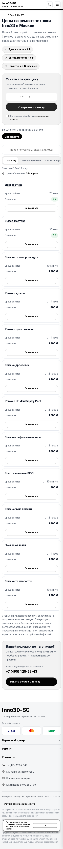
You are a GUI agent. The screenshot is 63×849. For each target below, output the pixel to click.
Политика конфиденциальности (18, 804)
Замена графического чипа (23, 437)
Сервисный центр (13, 740)
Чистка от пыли (15, 545)
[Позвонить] (49, 4)
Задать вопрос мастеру (25, 681)
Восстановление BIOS (19, 473)
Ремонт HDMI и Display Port (23, 401)
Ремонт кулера (15, 293)
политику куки (23, 824)
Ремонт (7, 748)
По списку (10, 160)
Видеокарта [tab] (12, 136)
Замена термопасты (18, 581)
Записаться (31, 208)
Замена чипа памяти (18, 509)
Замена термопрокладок (21, 257)
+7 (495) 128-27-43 (21, 671)
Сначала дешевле (31, 160)
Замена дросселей (17, 365)
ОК (45, 825)
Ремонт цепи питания (19, 329)
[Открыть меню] (57, 4)
